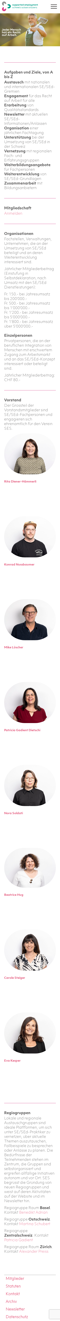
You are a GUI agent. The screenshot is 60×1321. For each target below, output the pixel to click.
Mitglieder (15, 1279)
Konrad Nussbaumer (19, 564)
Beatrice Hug (13, 895)
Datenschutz (17, 1317)
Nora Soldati (13, 813)
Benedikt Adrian (33, 1213)
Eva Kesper (12, 1060)
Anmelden (13, 214)
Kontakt (13, 1294)
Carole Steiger (14, 978)
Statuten (13, 1286)
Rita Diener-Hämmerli (20, 481)
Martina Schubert (34, 1224)
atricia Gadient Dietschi (23, 730)
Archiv (11, 1302)
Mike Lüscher (13, 647)
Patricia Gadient (18, 1240)
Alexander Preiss (33, 1252)
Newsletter (15, 1309)
